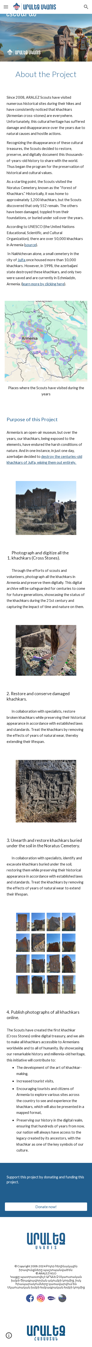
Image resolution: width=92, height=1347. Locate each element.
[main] (46, 74)
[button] (6, 7)
